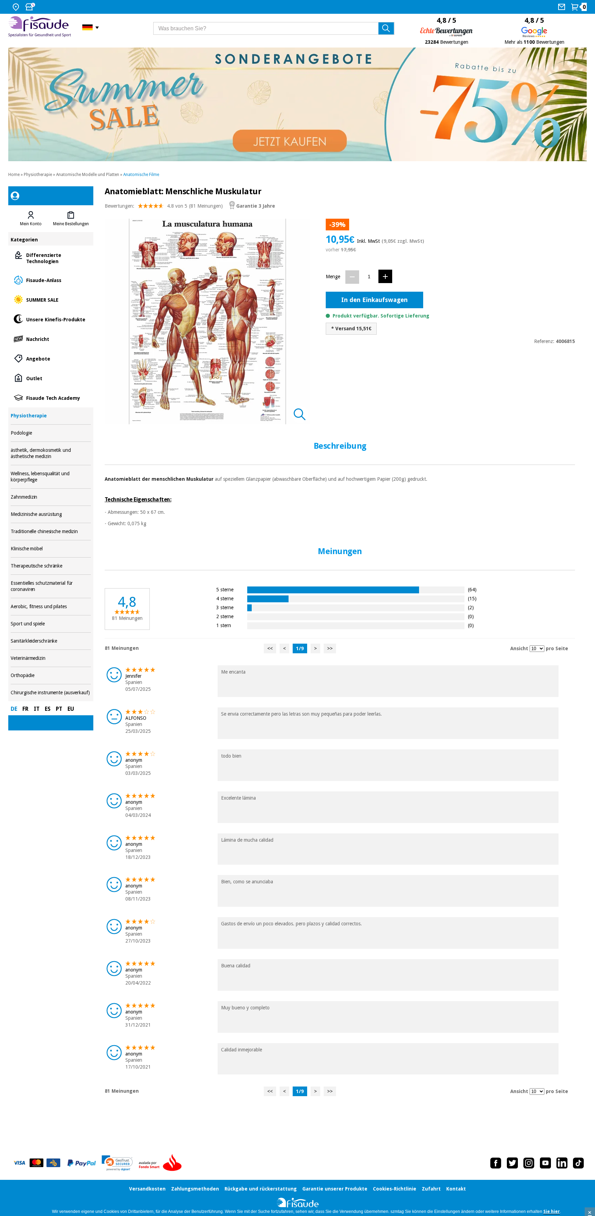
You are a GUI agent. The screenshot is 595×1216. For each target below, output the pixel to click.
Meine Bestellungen (71, 223)
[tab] (31, 218)
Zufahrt (431, 1189)
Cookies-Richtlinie (394, 1189)
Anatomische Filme (141, 174)
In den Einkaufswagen (374, 299)
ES (48, 709)
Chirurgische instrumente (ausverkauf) (51, 692)
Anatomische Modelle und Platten (87, 174)
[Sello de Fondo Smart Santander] (162, 1163)
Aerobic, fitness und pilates (51, 606)
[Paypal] (81, 1163)
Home (14, 174)
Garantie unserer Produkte (334, 1189)
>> (330, 648)
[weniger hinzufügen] (352, 277)
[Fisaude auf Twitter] (512, 1162)
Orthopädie (51, 675)
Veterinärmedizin (51, 658)
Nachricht (51, 339)
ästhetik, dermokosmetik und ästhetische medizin (51, 453)
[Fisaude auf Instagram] (528, 1162)
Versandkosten (147, 1189)
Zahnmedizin (51, 497)
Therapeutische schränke (51, 566)
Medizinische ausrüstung (51, 514)
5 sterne (224, 589)
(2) (471, 607)
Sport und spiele (51, 623)
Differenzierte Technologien (51, 258)
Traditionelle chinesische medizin (51, 531)
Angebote (51, 358)
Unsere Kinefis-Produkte (51, 319)
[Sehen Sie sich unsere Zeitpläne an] (31, 7)
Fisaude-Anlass (51, 280)
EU (70, 709)
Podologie (51, 433)
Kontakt (456, 1189)
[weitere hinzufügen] (385, 276)
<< (270, 648)
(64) (472, 589)
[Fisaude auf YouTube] (545, 1162)
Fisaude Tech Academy (51, 397)
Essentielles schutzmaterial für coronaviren (51, 586)
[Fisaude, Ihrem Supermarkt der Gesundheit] (40, 27)
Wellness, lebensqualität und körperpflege (51, 476)
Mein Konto (31, 223)
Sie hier (551, 1211)
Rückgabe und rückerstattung (261, 1189)
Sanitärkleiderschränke (51, 641)
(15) (472, 598)
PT (59, 709)
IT (37, 709)
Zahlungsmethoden (195, 1189)
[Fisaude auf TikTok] (578, 1162)
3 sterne (224, 607)
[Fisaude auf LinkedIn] (561, 1162)
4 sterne (224, 598)
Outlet (51, 378)
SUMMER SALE (51, 299)
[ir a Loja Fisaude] (298, 1203)
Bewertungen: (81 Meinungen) (164, 206)
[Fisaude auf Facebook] (495, 1162)
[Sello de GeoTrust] (117, 1163)
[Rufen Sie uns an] (562, 7)
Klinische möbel (51, 548)
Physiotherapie (38, 174)
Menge (333, 276)
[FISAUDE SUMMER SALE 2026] (297, 104)
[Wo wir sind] (17, 7)
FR (25, 709)
